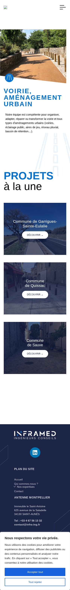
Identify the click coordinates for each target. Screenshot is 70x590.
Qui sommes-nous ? (26, 483)
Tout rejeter (35, 582)
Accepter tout (35, 571)
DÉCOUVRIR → (35, 235)
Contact (18, 491)
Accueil (18, 479)
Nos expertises (26, 486)
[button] (35, 486)
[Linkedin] (35, 452)
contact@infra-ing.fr (27, 524)
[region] (35, 561)
